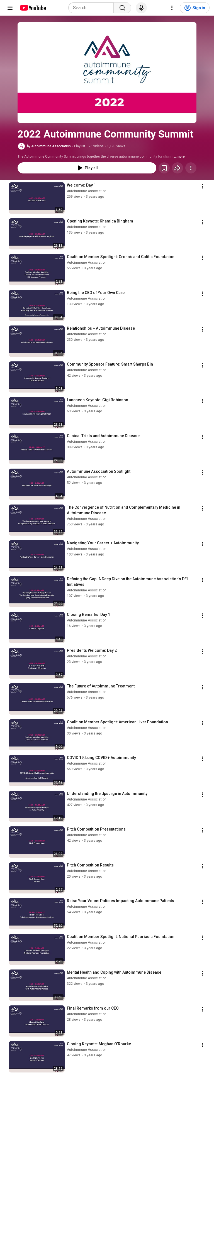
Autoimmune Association (86, 191)
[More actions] (190, 167)
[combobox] (92, 7)
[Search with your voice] (141, 7)
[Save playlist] (164, 167)
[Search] (122, 7)
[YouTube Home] (33, 8)
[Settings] (172, 7)
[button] (107, 72)
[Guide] (10, 7)
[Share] (177, 167)
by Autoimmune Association (49, 146)
